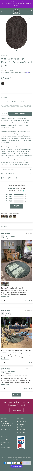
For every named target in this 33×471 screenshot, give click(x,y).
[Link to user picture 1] (16, 260)
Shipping (3, 68)
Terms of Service (6, 447)
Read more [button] (5, 297)
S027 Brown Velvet (3, 83)
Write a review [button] (16, 206)
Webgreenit (16, 459)
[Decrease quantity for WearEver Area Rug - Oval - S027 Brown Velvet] (2, 114)
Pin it (19, 178)
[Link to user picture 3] (7, 284)
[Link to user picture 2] (3, 284)
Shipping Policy (6, 442)
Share (4, 178)
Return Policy (5, 445)
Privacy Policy (5, 440)
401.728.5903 (5, 430)
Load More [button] (16, 395)
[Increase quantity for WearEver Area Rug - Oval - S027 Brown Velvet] (6, 114)
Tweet (12, 178)
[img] (5, 234)
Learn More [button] (16, 410)
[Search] (28, 11)
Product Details (7, 169)
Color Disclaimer (7, 173)
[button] (5, 78)
